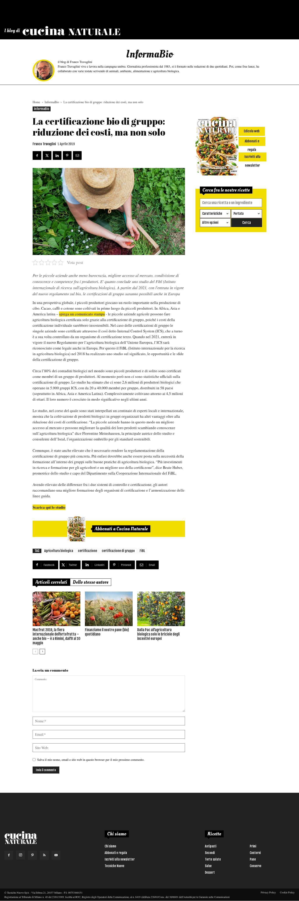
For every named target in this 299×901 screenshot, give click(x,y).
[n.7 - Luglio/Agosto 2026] (76, 528)
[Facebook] (8, 855)
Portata (239, 213)
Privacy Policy (268, 892)
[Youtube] (56, 855)
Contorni (255, 853)
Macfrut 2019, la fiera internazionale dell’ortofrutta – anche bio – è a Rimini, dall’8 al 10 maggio (56, 636)
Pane (253, 859)
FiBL (142, 551)
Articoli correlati (51, 582)
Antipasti (210, 846)
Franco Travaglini (44, 144)
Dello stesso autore (90, 582)
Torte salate (213, 859)
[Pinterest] (32, 855)
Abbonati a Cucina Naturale (121, 529)
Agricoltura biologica (58, 551)
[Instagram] (20, 855)
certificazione (87, 551)
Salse (208, 866)
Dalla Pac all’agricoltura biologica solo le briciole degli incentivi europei (158, 634)
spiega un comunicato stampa (82, 313)
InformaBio (52, 102)
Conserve (255, 866)
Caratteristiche (212, 213)
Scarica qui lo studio (49, 507)
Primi (253, 846)
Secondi (210, 853)
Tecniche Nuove (114, 866)
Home (36, 102)
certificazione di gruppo (118, 551)
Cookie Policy (287, 892)
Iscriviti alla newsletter (120, 859)
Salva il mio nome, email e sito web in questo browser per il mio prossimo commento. (90, 760)
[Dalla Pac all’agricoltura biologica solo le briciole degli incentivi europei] (161, 609)
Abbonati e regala (116, 853)
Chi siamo (110, 846)
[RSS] (44, 855)
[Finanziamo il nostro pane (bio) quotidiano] (109, 609)
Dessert (210, 872)
